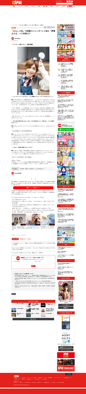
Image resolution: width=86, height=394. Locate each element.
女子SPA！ (16, 382)
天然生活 (21, 382)
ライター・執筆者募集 (48, 377)
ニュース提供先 (33, 377)
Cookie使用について (67, 377)
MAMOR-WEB (46, 382)
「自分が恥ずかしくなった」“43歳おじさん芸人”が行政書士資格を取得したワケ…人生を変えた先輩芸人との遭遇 (33, 244)
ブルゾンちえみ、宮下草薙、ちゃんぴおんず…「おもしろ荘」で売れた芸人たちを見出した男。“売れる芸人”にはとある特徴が (33, 248)
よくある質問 (44, 379)
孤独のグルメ (40, 382)
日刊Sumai (34, 382)
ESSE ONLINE (27, 382)
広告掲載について (17, 377)
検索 (71, 4)
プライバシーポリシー (58, 377)
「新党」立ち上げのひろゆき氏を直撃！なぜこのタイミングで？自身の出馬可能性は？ (33, 281)
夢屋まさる (23, 238)
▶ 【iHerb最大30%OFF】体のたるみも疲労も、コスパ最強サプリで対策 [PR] (27, 197)
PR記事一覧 (40, 377)
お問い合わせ (37, 379)
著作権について (17, 379)
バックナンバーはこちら (65, 310)
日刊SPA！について (25, 377)
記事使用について (30, 379)
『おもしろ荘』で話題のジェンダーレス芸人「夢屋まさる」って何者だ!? (27, 252)
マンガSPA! (53, 382)
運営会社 (23, 379)
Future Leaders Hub (60, 382)
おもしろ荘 (15, 238)
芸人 (29, 238)
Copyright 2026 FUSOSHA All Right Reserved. (21, 384)
